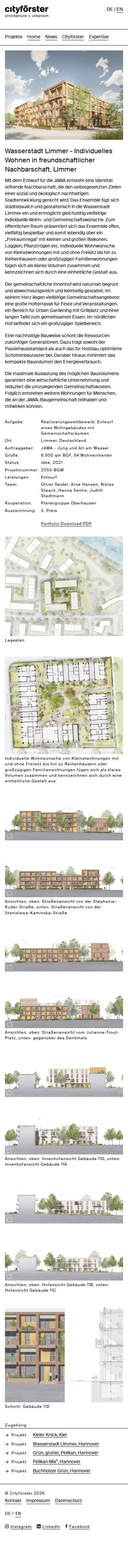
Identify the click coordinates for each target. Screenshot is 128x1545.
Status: (12, 462)
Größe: (12, 455)
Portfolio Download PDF (66, 523)
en (120, 9)
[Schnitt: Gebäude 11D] (64, 1310)
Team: (11, 484)
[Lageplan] (64, 540)
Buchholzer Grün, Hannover (62, 1470)
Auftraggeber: (19, 448)
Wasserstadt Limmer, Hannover (66, 1443)
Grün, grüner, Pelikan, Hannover (65, 1452)
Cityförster (73, 36)
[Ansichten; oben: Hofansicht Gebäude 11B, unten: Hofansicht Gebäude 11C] (64, 1184)
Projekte (13, 36)
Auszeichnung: (20, 510)
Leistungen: (17, 477)
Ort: (9, 440)
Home (33, 36)
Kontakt (13, 1500)
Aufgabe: (14, 422)
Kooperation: (18, 503)
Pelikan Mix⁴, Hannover (56, 1461)
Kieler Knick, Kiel (50, 1434)
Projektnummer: (22, 470)
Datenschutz (68, 1500)
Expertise (99, 36)
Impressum (38, 1500)
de (110, 9)
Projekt (19, 1435)
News (51, 36)
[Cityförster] (26, 8)
